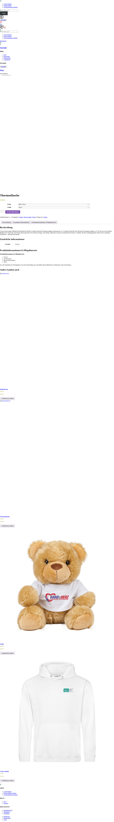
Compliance (7, 59)
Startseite (3, 48)
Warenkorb (7, 812)
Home (34, 217)
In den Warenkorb (13, 212)
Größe (9, 207)
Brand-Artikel (7, 5)
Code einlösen (8, 4)
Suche (4, 13)
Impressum (7, 56)
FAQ (5, 55)
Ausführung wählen (7, 398)
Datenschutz (7, 58)
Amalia (21, 217)
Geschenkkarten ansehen (11, 7)
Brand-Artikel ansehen (10, 793)
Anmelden (3, 20)
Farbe (9, 204)
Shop (2, 70)
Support (6, 803)
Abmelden (6, 813)
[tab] (6, 222)
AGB (5, 819)
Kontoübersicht (8, 810)
